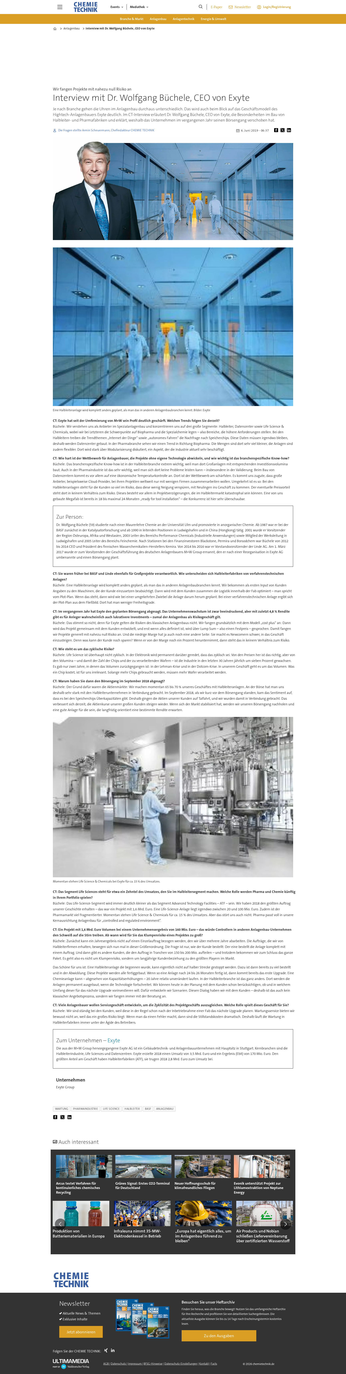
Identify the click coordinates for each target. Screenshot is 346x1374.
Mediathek (137, 7)
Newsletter (243, 7)
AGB (106, 1363)
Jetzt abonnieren (81, 1332)
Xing (107, 1350)
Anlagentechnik (183, 19)
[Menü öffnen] (60, 7)
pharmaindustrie (85, 1109)
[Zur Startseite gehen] (85, 7)
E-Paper (216, 7)
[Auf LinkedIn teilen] (290, 131)
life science (111, 1109)
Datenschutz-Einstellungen (180, 1363)
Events (115, 7)
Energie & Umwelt (213, 19)
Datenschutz (119, 1363)
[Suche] (201, 7)
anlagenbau (164, 1109)
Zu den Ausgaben (219, 1335)
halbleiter (132, 1109)
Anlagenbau (158, 19)
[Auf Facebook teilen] (277, 131)
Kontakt (204, 1363)
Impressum (135, 1363)
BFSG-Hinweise (153, 1363)
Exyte (114, 1040)
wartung (61, 1109)
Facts (214, 1363)
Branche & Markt (131, 19)
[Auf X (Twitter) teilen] (283, 131)
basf (148, 1109)
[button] (60, 1224)
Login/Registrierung (277, 7)
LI (114, 1350)
